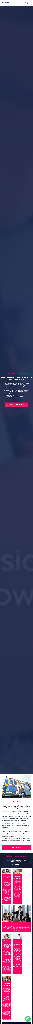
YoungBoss (16, 924)
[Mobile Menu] (30, 3)
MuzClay (6, 941)
